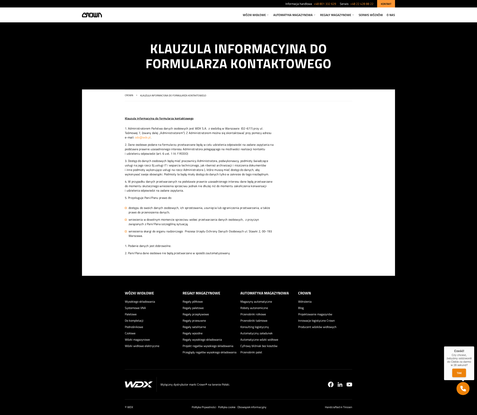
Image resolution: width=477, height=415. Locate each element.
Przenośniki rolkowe (253, 314)
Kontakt (386, 4)
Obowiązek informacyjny (251, 407)
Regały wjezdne (193, 333)
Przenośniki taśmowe (253, 320)
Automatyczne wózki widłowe (259, 339)
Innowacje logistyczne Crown (316, 320)
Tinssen (347, 407)
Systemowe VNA (135, 308)
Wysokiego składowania (140, 301)
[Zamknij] (474, 346)
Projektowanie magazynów (315, 314)
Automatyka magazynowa (293, 15)
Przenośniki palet (251, 352)
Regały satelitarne (194, 327)
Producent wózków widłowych (317, 327)
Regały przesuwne (194, 320)
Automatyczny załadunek (256, 333)
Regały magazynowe (335, 15)
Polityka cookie (227, 407)
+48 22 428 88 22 (361, 3)
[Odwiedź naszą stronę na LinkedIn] (340, 384)
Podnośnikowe (134, 327)
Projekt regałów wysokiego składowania (208, 346)
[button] (463, 388)
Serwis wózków (371, 15)
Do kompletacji (134, 320)
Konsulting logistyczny (254, 327)
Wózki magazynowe (137, 339)
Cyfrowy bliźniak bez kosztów (258, 346)
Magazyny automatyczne (256, 301)
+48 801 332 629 (325, 3)
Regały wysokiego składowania (202, 339)
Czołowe (130, 333)
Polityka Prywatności (204, 407)
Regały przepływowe (196, 314)
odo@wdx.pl (143, 137)
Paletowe (131, 314)
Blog (301, 308)
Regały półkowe (193, 301)
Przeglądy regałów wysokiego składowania (209, 352)
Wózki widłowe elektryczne (142, 346)
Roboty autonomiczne (254, 308)
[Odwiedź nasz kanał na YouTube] (349, 384)
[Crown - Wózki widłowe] (92, 15)
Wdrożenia (305, 301)
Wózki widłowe (254, 15)
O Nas (391, 15)
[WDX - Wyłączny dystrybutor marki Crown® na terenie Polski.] (139, 384)
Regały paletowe (193, 308)
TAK (459, 373)
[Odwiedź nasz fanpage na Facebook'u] (331, 384)
